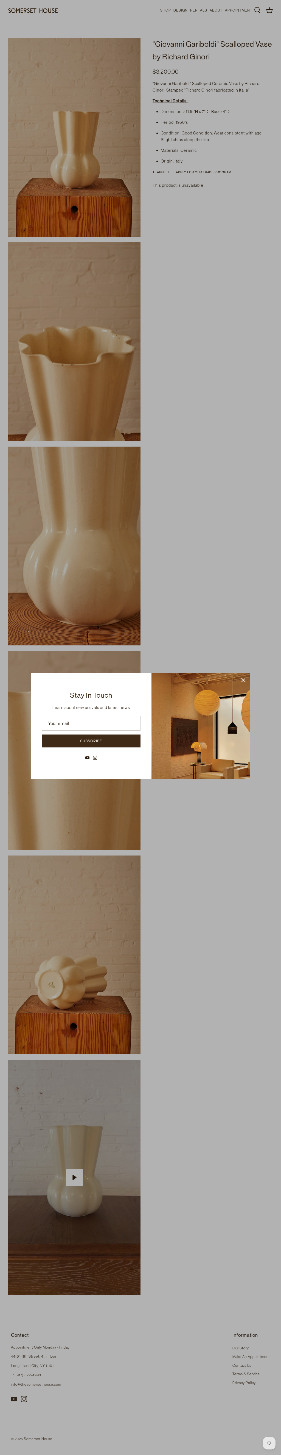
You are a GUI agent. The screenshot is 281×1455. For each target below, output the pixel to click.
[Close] (243, 680)
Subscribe (91, 741)
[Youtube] (87, 758)
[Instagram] (95, 758)
